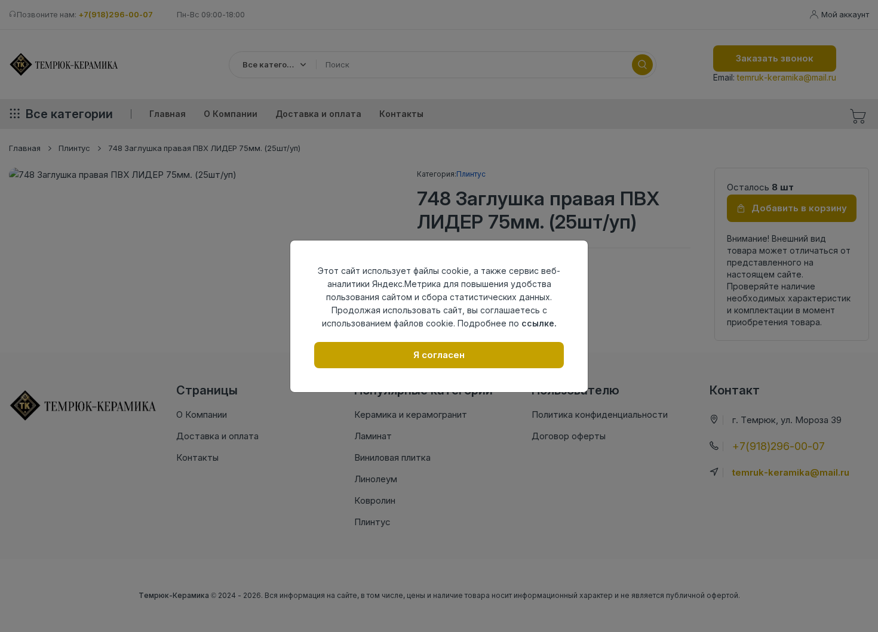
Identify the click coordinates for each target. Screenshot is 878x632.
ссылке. (539, 323)
